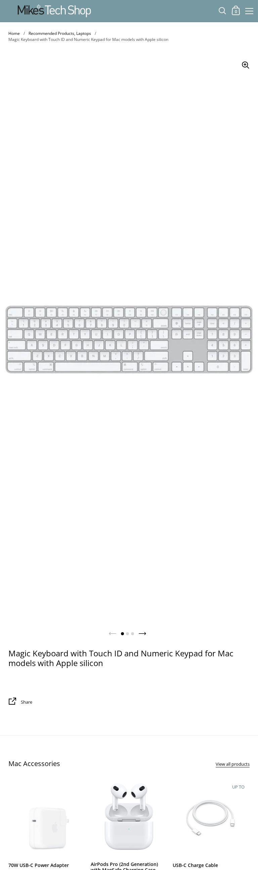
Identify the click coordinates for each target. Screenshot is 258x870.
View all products (233, 764)
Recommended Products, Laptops (60, 33)
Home (14, 33)
